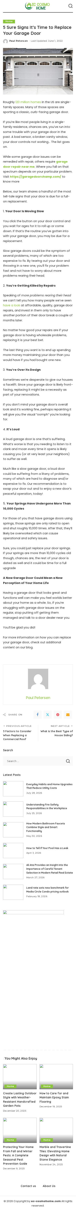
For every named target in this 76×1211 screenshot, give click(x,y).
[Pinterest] (58, 715)
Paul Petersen (18, 40)
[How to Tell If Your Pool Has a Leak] (13, 850)
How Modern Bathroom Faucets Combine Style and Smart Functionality (45, 827)
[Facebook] (37, 715)
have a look (11, 305)
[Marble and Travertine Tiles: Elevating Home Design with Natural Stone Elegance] (56, 1130)
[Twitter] (48, 715)
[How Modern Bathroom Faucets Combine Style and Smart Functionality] (13, 829)
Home (9, 21)
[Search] (70, 6)
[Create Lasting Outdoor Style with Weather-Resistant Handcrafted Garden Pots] (20, 1076)
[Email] (68, 715)
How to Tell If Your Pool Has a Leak (47, 848)
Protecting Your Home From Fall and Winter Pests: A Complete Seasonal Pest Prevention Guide (18, 1155)
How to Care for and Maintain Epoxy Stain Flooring (54, 1097)
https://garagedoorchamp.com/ (35, 177)
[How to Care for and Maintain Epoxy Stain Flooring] (56, 1076)
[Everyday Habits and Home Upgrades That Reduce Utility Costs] (13, 788)
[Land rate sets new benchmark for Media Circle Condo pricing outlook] (13, 892)
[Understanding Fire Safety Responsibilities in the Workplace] (13, 809)
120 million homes (28, 102)
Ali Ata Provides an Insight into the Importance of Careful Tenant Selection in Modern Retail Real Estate (49, 868)
